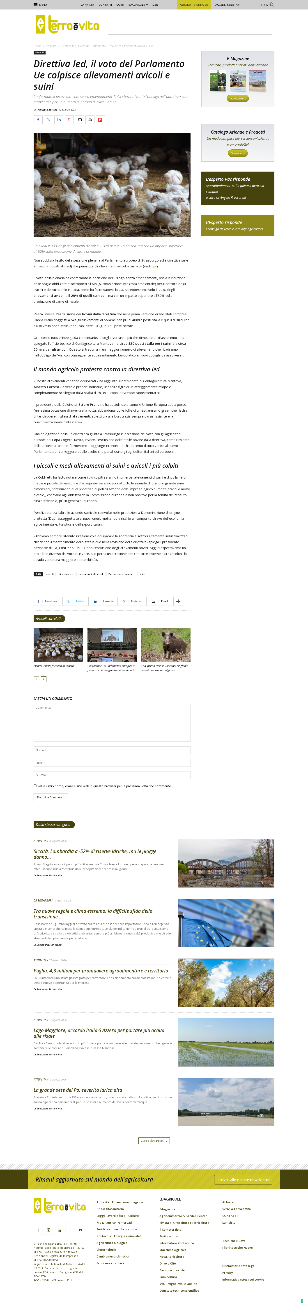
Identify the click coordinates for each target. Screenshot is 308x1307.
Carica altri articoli (152, 1141)
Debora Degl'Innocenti (49, 944)
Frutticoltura (168, 1236)
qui (154, 266)
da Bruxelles (42, 900)
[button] (267, 5)
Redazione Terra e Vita (49, 875)
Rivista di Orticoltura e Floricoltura (184, 1223)
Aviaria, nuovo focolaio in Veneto (54, 666)
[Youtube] (80, 1230)
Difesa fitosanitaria (110, 1209)
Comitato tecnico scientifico (179, 1290)
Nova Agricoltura (171, 1257)
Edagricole (137, 5)
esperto (237, 225)
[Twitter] (69, 1227)
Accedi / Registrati (228, 5)
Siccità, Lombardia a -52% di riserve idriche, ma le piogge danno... (95, 854)
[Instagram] (48, 1230)
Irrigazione (129, 1229)
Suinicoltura (168, 1277)
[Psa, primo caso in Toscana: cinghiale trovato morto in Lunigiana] (166, 645)
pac (237, 188)
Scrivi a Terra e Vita (236, 1209)
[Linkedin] (59, 1230)
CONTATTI (105, 5)
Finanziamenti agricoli (128, 1202)
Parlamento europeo (121, 574)
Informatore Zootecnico (176, 1243)
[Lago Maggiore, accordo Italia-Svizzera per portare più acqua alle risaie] (226, 1054)
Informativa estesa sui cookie (243, 1279)
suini (142, 574)
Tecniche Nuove (234, 1241)
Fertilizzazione (107, 1229)
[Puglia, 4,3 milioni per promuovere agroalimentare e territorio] (226, 994)
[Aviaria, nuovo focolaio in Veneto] (58, 645)
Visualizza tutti (238, 98)
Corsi (120, 5)
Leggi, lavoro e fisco (111, 1216)
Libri (155, 5)
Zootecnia (104, 1236)
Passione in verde (172, 1270)
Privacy (227, 1273)
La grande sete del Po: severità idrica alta (78, 1090)
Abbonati (228, 1202)
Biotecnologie (107, 1250)
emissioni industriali (90, 574)
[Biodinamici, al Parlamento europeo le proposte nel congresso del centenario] (112, 645)
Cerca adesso (238, 153)
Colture (133, 1216)
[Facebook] (38, 1230)
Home (37, 46)
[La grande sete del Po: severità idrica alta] (226, 1113)
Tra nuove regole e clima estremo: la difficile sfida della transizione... (93, 914)
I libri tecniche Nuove (237, 1248)
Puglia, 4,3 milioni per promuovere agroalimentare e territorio (101, 970)
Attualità (51, 46)
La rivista (87, 5)
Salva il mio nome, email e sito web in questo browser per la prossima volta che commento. (104, 786)
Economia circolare (110, 1263)
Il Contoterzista (170, 1229)
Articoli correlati (48, 618)
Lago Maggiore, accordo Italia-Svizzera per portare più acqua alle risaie (99, 1033)
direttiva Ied (66, 574)
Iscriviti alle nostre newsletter (243, 1179)
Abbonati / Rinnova (194, 5)
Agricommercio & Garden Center (183, 1216)
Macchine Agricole (172, 1250)
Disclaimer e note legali (239, 1266)
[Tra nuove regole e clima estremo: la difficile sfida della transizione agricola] (226, 934)
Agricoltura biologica (112, 1243)
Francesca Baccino (47, 109)
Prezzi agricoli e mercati (114, 1222)
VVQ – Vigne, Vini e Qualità (178, 1284)
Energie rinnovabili (128, 1236)
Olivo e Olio (167, 1263)
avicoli (50, 574)
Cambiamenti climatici (113, 1256)
